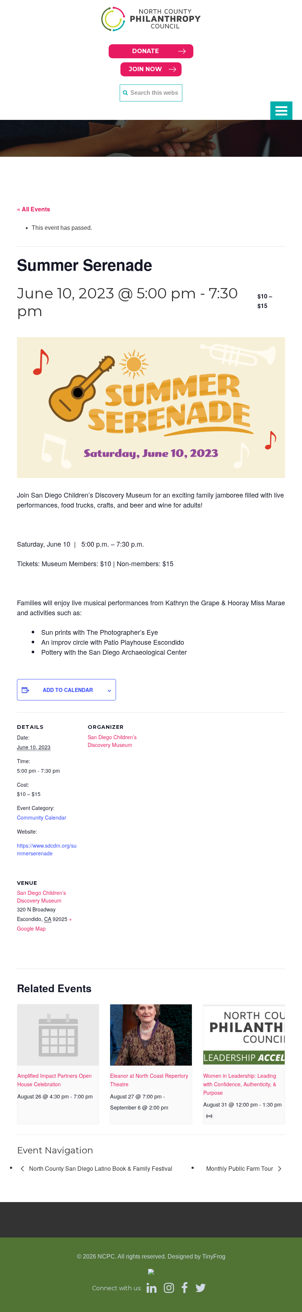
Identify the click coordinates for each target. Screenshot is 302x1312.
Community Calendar (41, 817)
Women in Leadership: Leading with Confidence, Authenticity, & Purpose (239, 1084)
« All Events (33, 209)
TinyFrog (213, 1256)
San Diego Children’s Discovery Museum (112, 740)
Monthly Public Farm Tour (240, 1168)
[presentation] (58, 1035)
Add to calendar (68, 689)
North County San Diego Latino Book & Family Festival (100, 1168)
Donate (145, 51)
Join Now (145, 69)
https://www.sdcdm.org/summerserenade (47, 849)
